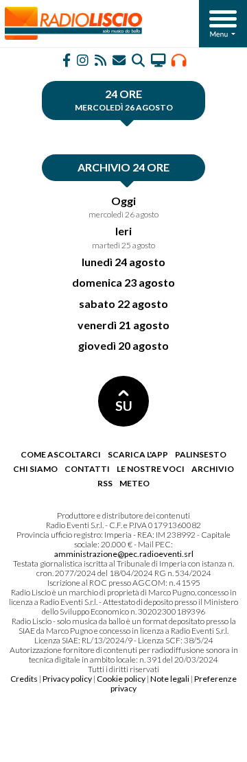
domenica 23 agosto (123, 282)
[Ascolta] (178, 59)
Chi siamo (35, 469)
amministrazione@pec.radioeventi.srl (123, 554)
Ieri (123, 230)
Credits (24, 679)
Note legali (169, 679)
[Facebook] (66, 59)
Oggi (123, 200)
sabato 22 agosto (123, 303)
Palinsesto (200, 454)
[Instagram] (83, 59)
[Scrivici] (119, 59)
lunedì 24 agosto (123, 261)
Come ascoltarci (61, 454)
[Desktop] (158, 59)
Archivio (212, 469)
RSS (105, 483)
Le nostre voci (151, 469)
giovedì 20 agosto (123, 345)
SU (123, 406)
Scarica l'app (138, 454)
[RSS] (100, 59)
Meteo (134, 483)
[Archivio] (138, 59)
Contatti (87, 469)
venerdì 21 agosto (123, 324)
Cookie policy (121, 679)
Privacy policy (67, 679)
